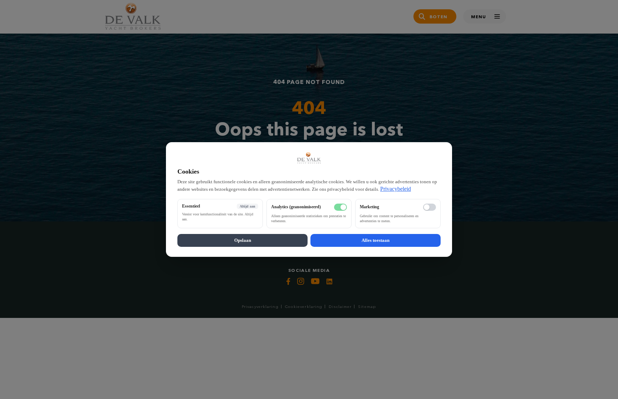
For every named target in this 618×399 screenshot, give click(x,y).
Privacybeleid (395, 189)
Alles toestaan (375, 240)
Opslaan (242, 240)
